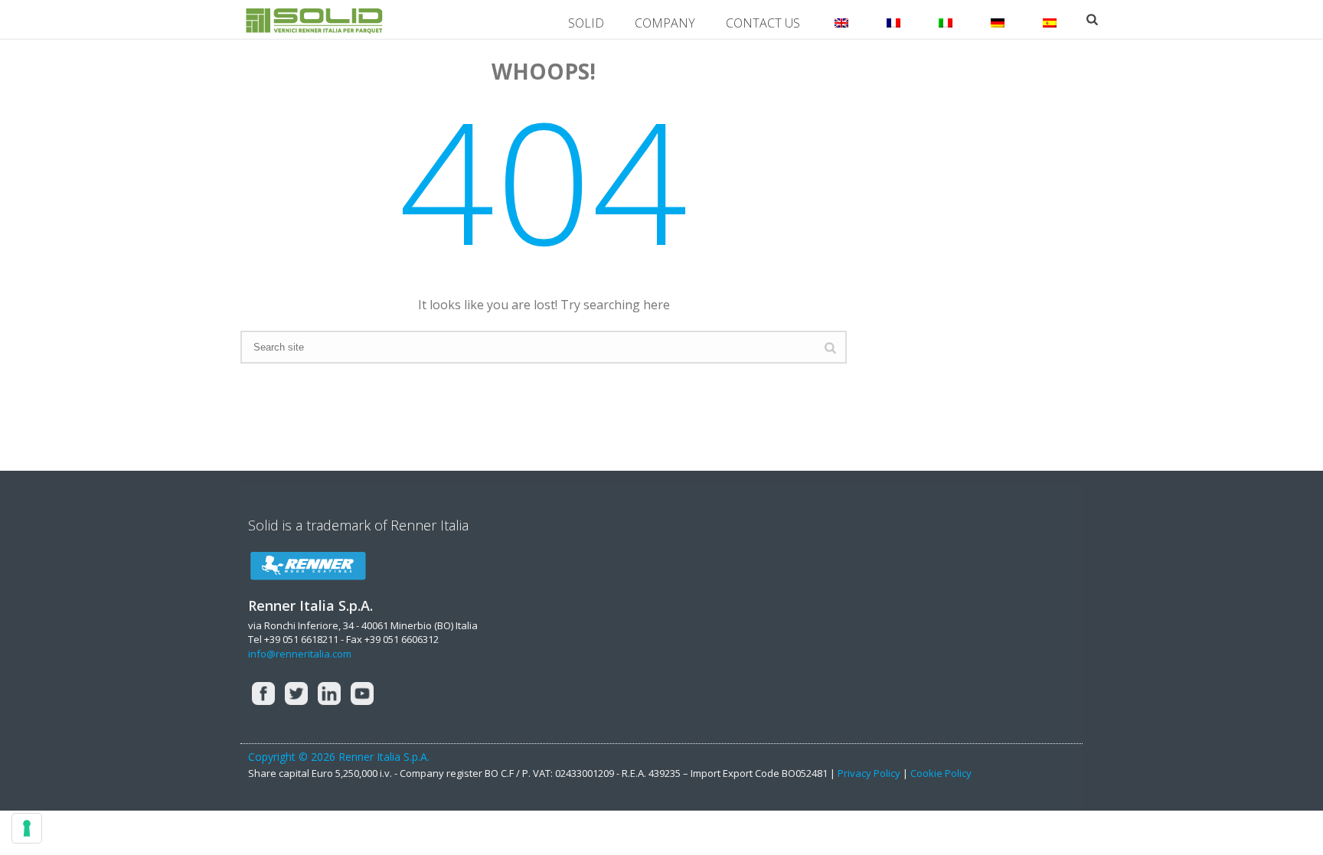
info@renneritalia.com (299, 654)
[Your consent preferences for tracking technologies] (26, 828)
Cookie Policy (941, 773)
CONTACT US (763, 23)
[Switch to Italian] (946, 19)
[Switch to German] (998, 19)
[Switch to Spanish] (1050, 19)
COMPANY (665, 23)
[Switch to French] (893, 19)
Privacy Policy (870, 773)
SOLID (586, 23)
